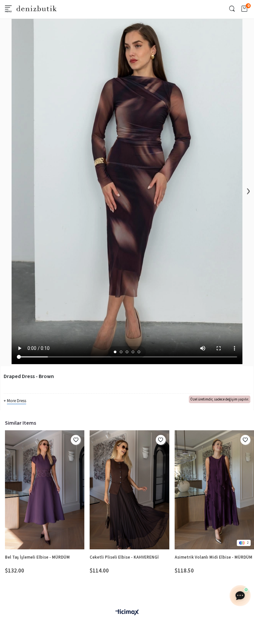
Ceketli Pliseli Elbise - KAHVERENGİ (124, 557)
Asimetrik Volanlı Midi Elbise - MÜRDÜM (213, 557)
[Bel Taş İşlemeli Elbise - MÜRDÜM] (44, 489)
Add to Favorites (76, 440)
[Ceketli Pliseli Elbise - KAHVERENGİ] (129, 489)
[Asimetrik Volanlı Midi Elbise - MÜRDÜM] (214, 489)
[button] (115, 352)
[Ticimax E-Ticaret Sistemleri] (127, 612)
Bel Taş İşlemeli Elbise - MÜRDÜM (37, 557)
